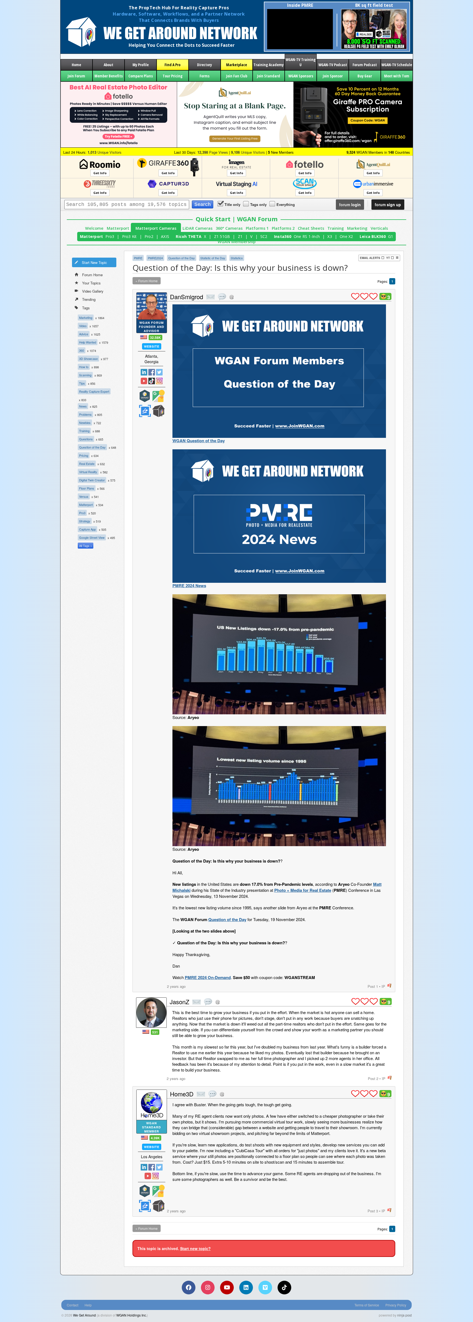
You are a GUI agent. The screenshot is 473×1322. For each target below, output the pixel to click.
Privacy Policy (395, 1305)
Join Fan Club (236, 75)
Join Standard (268, 75)
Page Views (212, 152)
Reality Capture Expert (94, 391)
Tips (82, 383)
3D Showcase (88, 358)
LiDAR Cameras (197, 228)
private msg (210, 297)
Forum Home (92, 274)
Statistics (237, 258)
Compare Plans (140, 75)
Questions (86, 439)
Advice (83, 334)
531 (155, 1032)
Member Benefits (108, 75)
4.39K (155, 1137)
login (350, 204)
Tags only (258, 204)
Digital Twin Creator (92, 480)
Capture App (87, 529)
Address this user (231, 297)
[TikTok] (284, 1287)
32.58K (155, 337)
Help (88, 1305)
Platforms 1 (257, 228)
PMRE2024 (155, 258)
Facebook (151, 372)
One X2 (346, 236)
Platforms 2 (283, 228)
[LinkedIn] (246, 1287)
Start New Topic (94, 262)
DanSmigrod (186, 296)
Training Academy (268, 64)
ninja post (404, 1315)
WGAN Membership (237, 241)
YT (388, 258)
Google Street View (92, 537)
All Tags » (85, 545)
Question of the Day (92, 447)
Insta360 (282, 236)
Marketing (357, 228)
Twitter (159, 372)
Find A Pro (172, 64)
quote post (222, 296)
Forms (204, 75)
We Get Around (84, 1315)
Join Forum (76, 75)
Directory (204, 64)
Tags (86, 307)
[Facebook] (188, 1287)
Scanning (85, 375)
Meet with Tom (396, 75)
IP (383, 986)
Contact (72, 1305)
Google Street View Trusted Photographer (158, 395)
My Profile (140, 64)
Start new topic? (195, 1248)
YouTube (144, 381)
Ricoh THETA (188, 236)
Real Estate (86, 463)
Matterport (118, 228)
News (83, 406)
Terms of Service (366, 1305)
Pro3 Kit (129, 236)
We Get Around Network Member (158, 410)
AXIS (165, 236)
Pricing (83, 455)
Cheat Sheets (311, 228)
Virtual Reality (88, 472)
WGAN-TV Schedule (396, 64)
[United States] (143, 337)
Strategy (84, 521)
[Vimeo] (265, 1287)
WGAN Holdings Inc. (131, 1315)
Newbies (85, 422)
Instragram (159, 381)
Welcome (94, 228)
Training (335, 228)
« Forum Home (146, 280)
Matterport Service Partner (145, 395)
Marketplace (236, 64)
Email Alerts (370, 258)
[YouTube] (227, 1287)
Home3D (182, 1094)
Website (151, 346)
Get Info (99, 173)
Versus (83, 496)
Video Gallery (92, 291)
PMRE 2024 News (189, 586)
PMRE (138, 258)
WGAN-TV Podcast (332, 64)
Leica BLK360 (373, 236)
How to (83, 367)
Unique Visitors (105, 152)
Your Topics (91, 283)
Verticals (379, 228)
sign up (388, 204)
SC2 (263, 236)
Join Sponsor (333, 75)
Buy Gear (364, 75)
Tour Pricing (173, 75)
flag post (389, 986)
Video (82, 326)
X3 (329, 236)
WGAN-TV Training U (300, 62)
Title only (232, 204)
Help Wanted (87, 342)
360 (81, 350)
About (108, 64)
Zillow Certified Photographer (145, 410)
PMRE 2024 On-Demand (208, 977)
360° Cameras (229, 228)
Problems (85, 414)
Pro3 (109, 236)
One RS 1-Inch (307, 236)
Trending (89, 299)
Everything (285, 204)
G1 (390, 236)
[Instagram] (208, 1287)
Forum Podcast (365, 64)
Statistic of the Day (212, 258)
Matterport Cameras (155, 228)
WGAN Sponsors (300, 75)
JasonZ (179, 1001)
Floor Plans (86, 488)
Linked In (144, 372)
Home (76, 64)
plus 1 (355, 296)
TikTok (151, 381)
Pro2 (149, 236)
